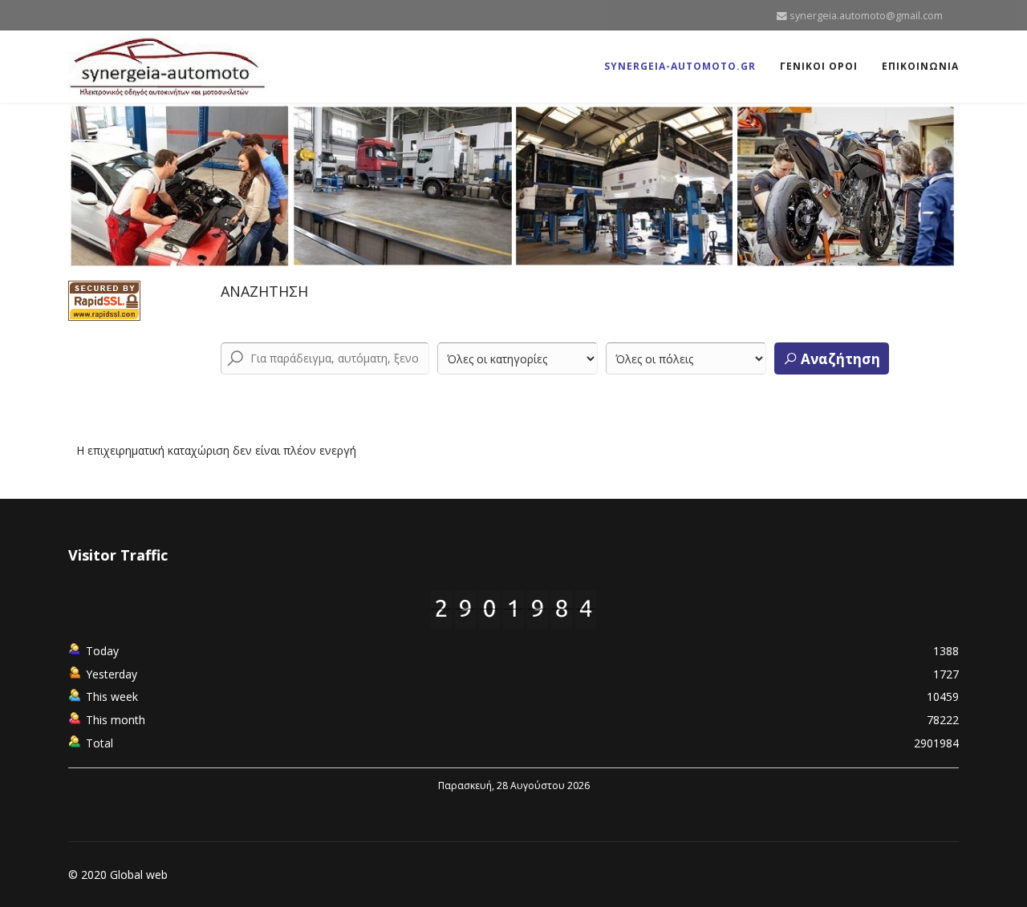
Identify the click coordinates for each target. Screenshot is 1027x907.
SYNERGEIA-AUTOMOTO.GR (680, 66)
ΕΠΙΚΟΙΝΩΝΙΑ (920, 66)
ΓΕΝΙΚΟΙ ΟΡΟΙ (819, 66)
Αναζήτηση (839, 359)
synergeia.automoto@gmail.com (866, 15)
